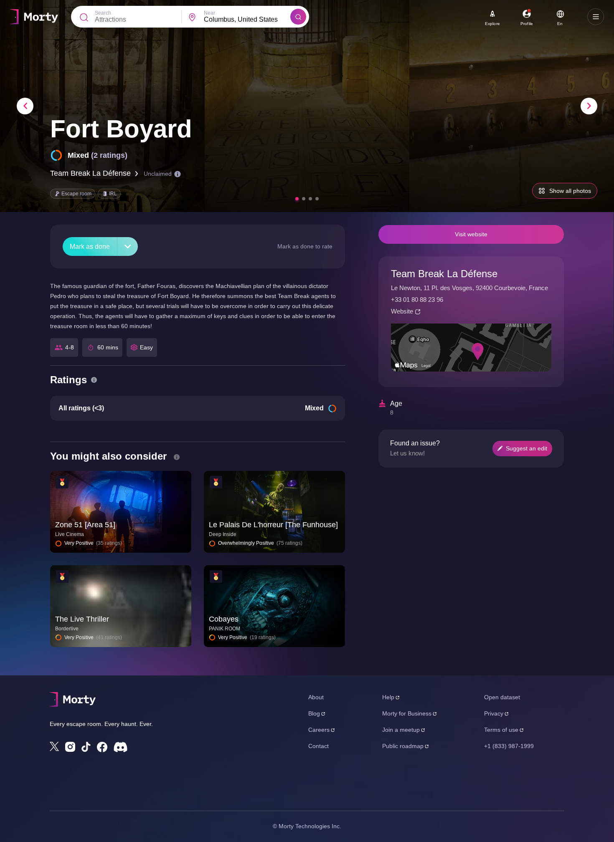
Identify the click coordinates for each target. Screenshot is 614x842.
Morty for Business (406, 713)
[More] (127, 246)
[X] (54, 746)
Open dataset (502, 697)
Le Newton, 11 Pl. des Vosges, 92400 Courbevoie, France (469, 287)
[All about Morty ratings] (94, 380)
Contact (318, 746)
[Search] (298, 17)
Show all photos (570, 190)
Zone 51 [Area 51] (85, 525)
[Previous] (25, 106)
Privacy (493, 713)
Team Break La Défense (90, 173)
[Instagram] (70, 747)
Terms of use (501, 729)
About (316, 697)
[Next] (589, 106)
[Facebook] (102, 747)
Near (209, 13)
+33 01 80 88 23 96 (417, 299)
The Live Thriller (82, 619)
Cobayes (223, 619)
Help (388, 697)
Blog (314, 713)
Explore (492, 23)
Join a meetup (401, 729)
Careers (319, 729)
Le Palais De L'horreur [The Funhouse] (273, 525)
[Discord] (120, 747)
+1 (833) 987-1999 (509, 746)
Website (402, 311)
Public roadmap (403, 746)
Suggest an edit (526, 448)
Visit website (471, 234)
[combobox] (247, 19)
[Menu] (595, 16)
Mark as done (90, 246)
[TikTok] (86, 747)
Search (103, 13)
